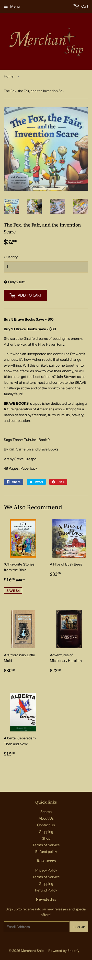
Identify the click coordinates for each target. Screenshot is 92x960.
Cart (84, 6)
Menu (15, 6)
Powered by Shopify (63, 950)
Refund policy (46, 851)
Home (8, 76)
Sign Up (79, 927)
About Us (46, 818)
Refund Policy (46, 890)
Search (46, 811)
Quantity (11, 257)
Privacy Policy (46, 870)
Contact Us (46, 825)
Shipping (46, 831)
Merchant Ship (32, 950)
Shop (46, 838)
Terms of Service (46, 845)
